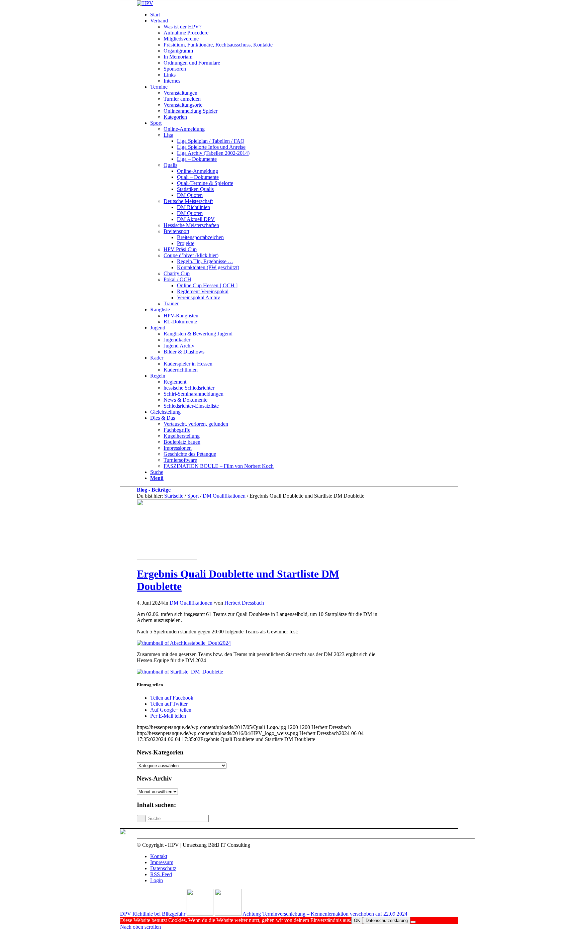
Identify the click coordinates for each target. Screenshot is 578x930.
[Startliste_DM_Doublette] (180, 672)
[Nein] (413, 922)
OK (357, 920)
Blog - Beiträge (154, 490)
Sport (193, 496)
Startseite (173, 496)
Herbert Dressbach (244, 603)
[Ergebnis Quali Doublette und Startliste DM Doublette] (167, 557)
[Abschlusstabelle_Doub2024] (184, 643)
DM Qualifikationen (224, 496)
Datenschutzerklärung (387, 920)
